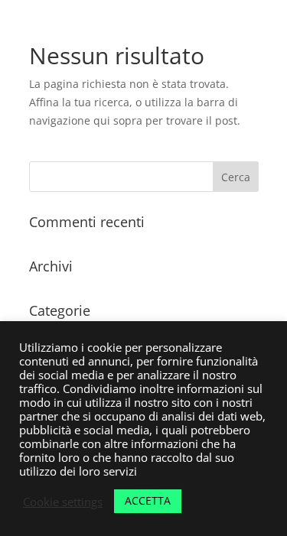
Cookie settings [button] (63, 501)
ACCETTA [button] (148, 500)
